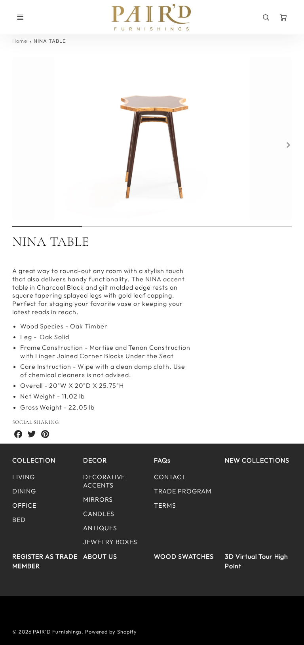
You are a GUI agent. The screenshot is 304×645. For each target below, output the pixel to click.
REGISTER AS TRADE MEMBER (45, 561)
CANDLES (98, 514)
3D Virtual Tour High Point (256, 561)
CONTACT (170, 477)
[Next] (288, 145)
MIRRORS (98, 499)
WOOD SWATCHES (183, 556)
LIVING (23, 477)
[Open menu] (20, 17)
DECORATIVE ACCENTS (104, 481)
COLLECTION (34, 460)
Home (19, 41)
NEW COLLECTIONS (257, 460)
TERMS (165, 505)
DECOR (95, 460)
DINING (24, 491)
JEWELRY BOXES (110, 542)
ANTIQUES (100, 528)
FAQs (162, 460)
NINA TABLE (50, 41)
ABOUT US (100, 556)
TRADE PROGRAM (182, 491)
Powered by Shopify (111, 631)
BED (19, 520)
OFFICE (24, 505)
